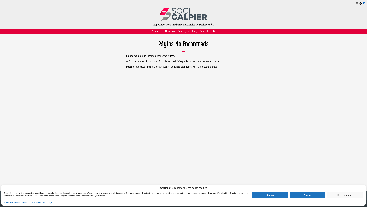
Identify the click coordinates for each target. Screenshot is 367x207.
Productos (156, 31)
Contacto (204, 31)
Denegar (307, 195)
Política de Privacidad (31, 202)
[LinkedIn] (364, 3)
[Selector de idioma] (360, 3)
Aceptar (270, 195)
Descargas (183, 31)
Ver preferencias (345, 195)
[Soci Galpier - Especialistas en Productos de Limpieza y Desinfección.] (183, 14)
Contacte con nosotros (183, 66)
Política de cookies (12, 202)
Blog (194, 31)
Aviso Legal (47, 202)
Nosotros (170, 31)
